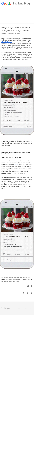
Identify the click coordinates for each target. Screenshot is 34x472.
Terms (31, 308)
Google (20, 308)
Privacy (26, 308)
